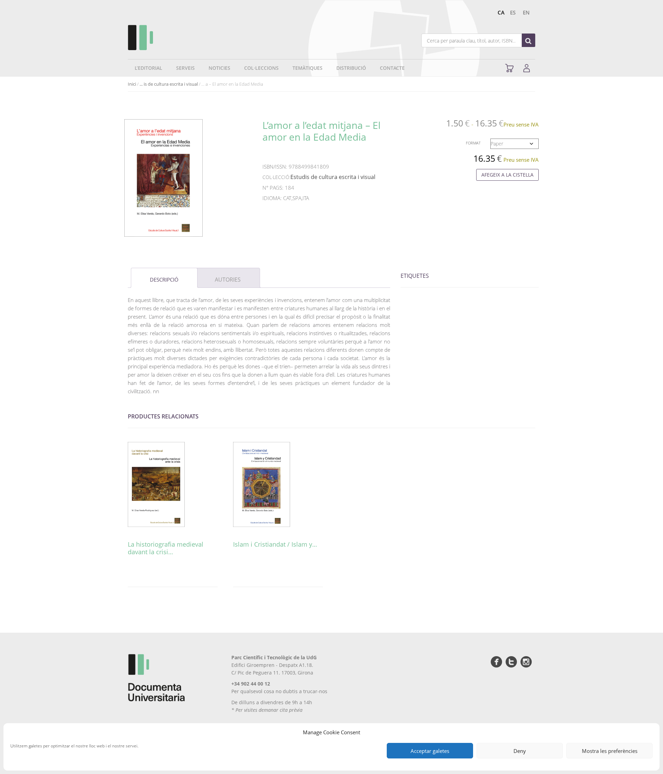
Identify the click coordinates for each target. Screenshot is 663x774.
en (526, 12)
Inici (132, 84)
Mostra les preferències (609, 750)
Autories (228, 279)
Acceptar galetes (430, 750)
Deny (519, 750)
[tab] (164, 278)
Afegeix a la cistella (507, 174)
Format (473, 142)
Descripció (164, 279)
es (513, 12)
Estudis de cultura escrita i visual (332, 177)
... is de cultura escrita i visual (169, 84)
